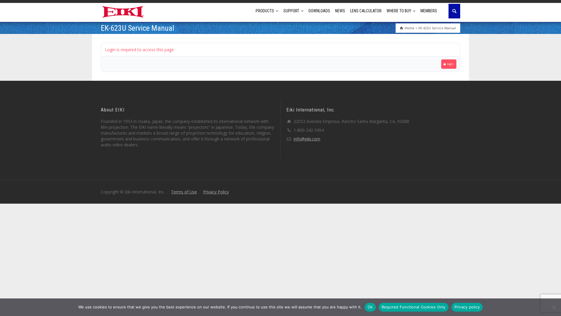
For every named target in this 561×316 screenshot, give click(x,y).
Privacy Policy (216, 192)
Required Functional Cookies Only (414, 307)
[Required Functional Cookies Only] (554, 307)
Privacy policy (467, 307)
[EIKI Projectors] (123, 11)
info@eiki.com (307, 139)
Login (450, 64)
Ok (370, 307)
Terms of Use (184, 192)
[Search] (454, 11)
